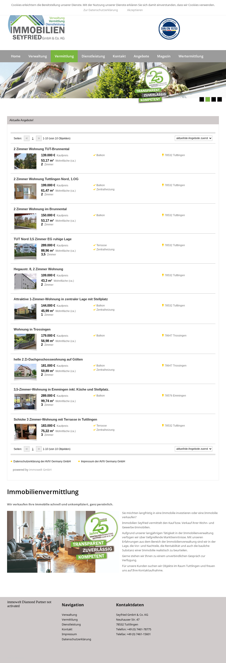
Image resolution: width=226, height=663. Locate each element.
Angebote (141, 56)
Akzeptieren (135, 10)
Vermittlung (64, 56)
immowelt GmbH (40, 470)
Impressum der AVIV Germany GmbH (103, 461)
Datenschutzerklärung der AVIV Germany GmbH (42, 461)
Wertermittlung (191, 56)
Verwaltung (37, 56)
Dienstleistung (93, 56)
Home (16, 56)
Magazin (164, 56)
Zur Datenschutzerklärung (100, 10)
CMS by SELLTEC (15, 657)
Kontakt (119, 56)
